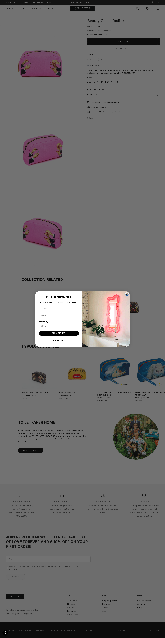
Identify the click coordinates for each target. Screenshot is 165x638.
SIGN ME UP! (59, 333)
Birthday (43, 322)
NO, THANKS (59, 340)
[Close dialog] (127, 294)
